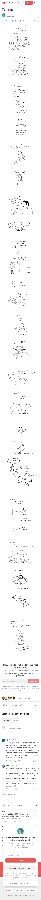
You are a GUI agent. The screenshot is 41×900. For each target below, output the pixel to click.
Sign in (36, 3)
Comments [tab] (6, 720)
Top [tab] (4, 805)
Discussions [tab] (18, 805)
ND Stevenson (11, 14)
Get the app (31, 890)
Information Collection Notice (22, 688)
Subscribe (29, 3)
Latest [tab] (9, 805)
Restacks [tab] (16, 720)
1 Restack (27, 698)
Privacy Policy (24, 877)
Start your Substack (15, 890)
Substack (10, 896)
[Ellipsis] (38, 739)
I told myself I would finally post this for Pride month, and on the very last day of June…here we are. (15, 815)
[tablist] (11, 720)
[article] (20, 816)
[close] (35, 828)
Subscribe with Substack (22, 868)
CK (7, 740)
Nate (4, 811)
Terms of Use (31, 686)
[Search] (37, 805)
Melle (8, 766)
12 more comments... (9, 795)
